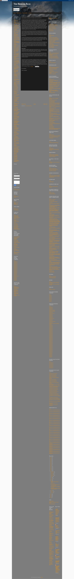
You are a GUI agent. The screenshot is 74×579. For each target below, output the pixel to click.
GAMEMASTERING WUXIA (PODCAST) (54, 114)
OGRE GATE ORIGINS (52, 156)
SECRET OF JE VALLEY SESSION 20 (54, 398)
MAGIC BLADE (16, 108)
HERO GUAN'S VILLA (52, 105)
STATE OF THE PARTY (52, 40)
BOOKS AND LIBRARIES (52, 276)
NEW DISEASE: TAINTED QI (53, 113)
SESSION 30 (51, 332)
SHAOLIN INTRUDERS (15, 132)
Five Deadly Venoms (52, 26)
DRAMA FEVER (16, 240)
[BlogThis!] (36, 66)
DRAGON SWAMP (16, 47)
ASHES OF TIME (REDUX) (16, 22)
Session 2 (50, 296)
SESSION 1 (15, 280)
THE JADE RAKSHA (16, 81)
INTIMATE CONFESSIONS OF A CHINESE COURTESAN (16, 75)
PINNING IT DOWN (51, 41)
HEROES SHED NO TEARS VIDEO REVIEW (16, 68)
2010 (51, 497)
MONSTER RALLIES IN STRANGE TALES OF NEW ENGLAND (54, 67)
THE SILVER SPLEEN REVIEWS (16, 250)
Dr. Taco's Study (57, 526)
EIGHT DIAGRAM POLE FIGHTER (16, 54)
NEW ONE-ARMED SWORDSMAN (16, 113)
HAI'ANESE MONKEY (52, 92)
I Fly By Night (57, 556)
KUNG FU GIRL (16, 90)
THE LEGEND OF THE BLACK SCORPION (16, 100)
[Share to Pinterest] (38, 66)
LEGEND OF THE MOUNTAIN (16, 103)
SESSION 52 (51, 314)
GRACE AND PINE (51, 214)
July (51, 477)
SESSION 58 (51, 312)
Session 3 (50, 297)
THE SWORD (16, 136)
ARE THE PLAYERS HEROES (53, 37)
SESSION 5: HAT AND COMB (16, 289)
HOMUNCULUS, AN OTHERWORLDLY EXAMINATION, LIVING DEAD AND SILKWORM (54, 241)
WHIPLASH (15, 154)
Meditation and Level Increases (53, 25)
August (52, 476)
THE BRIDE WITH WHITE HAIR (16, 26)
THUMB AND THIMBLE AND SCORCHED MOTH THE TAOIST (53, 219)
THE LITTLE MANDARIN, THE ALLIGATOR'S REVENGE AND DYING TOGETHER (54, 235)
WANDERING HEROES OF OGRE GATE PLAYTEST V (55, 488)
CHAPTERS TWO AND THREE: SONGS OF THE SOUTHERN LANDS (54, 82)
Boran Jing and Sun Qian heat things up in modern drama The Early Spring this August (57, 512)
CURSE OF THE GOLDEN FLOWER (16, 37)
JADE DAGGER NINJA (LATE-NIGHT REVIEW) (16, 80)
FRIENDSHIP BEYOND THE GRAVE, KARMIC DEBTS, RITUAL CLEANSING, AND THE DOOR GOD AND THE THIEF (54, 221)
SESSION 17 (51, 344)
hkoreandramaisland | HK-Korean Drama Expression (57, 550)
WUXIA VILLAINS (51, 126)
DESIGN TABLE (51, 501)
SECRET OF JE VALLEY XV (53, 392)
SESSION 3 (15, 278)
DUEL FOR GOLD (16, 48)
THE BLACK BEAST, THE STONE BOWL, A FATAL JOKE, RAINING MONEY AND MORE (53, 252)
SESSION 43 (51, 319)
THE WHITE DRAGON (15, 153)
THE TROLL (51, 202)
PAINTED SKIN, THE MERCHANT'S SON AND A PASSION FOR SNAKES (54, 223)
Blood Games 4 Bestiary (57, 557)
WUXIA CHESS (51, 121)
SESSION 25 (51, 337)
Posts (15, 8)
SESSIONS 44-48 (51, 318)
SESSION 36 (51, 326)
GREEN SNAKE (16, 65)
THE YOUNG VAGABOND (15, 156)
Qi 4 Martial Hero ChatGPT (57, 527)
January (52, 492)
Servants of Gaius (16, 221)
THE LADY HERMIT (16, 94)
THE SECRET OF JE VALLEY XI (53, 388)
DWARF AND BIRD (51, 256)
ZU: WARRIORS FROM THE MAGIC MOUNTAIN (16, 161)
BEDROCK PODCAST (52, 289)
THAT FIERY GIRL (16, 142)
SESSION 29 (51, 333)
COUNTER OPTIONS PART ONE (53, 142)
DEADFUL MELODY (16, 38)
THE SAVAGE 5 (16, 129)
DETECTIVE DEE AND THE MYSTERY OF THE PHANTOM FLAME (17, 42)
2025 (51, 458)
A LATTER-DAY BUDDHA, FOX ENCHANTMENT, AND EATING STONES (53, 225)
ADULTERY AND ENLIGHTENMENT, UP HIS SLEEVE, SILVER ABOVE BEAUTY (54, 262)
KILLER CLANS (16, 87)
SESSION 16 (51, 345)
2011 (51, 496)
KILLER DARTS (16, 88)
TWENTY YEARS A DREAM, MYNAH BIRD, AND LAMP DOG (54, 248)
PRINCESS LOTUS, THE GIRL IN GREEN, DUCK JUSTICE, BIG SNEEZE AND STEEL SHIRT (54, 258)
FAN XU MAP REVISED (52, 62)
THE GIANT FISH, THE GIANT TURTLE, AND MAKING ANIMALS (53, 233)
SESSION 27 (51, 335)
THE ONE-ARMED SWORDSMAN (16, 128)
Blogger (42, 577)
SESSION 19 (51, 342)
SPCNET (15, 248)
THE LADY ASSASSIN (15, 93)
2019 (51, 465)
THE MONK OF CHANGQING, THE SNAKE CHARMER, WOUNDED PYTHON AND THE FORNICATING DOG (54, 210)
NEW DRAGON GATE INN (16, 115)
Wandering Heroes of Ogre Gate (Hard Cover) (17, 218)
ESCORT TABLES (51, 47)
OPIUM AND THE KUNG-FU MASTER (16, 116)
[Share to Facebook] (37, 66)
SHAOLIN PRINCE (16, 133)
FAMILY (50, 36)
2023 (51, 460)
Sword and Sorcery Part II (52, 28)
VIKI (14, 251)
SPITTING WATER (51, 200)
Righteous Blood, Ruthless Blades (16, 216)
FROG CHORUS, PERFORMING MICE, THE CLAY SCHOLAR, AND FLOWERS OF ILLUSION (54, 255)
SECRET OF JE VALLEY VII (53, 381)
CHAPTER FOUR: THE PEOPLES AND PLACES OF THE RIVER (54, 84)
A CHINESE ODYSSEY (15, 29)
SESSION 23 (51, 339)
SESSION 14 (51, 347)
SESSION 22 (51, 340)
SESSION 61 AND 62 (52, 310)
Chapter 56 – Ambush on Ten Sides (57, 533)
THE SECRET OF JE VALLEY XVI (53, 393)
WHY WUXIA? (51, 125)
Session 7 (50, 301)
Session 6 (50, 300)
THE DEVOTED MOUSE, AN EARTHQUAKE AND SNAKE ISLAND (54, 230)
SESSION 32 (51, 330)
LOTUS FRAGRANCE (52, 237)
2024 (51, 459)
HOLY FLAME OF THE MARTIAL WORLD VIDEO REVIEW (16, 71)
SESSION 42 (51, 320)
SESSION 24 (51, 338)
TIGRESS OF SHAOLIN (16, 145)
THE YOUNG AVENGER (15, 159)
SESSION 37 (51, 325)
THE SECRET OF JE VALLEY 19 (53, 397)
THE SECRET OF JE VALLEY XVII (53, 394)
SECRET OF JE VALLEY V (52, 379)
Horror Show (15, 223)
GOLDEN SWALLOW (50, 537)
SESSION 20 (15, 261)
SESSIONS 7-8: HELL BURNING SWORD (16, 291)
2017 (51, 467)
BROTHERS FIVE (16, 27)
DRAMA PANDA (16, 241)
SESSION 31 (51, 331)
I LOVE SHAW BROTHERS (16, 244)
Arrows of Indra (53, 483)
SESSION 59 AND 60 (52, 311)
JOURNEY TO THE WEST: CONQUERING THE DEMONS (16, 83)
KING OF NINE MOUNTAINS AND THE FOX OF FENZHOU (54, 239)
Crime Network (16, 224)
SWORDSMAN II (16, 137)
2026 (51, 457)
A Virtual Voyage (57, 509)
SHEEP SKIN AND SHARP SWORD (54, 236)
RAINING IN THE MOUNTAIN (16, 118)
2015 (51, 469)
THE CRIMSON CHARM (16, 33)
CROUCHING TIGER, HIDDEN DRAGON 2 (16, 35)
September (52, 475)
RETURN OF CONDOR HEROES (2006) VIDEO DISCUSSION (16, 122)
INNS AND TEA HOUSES (52, 170)
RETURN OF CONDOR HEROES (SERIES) (16, 125)
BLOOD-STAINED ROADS (52, 168)
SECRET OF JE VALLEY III (53, 375)
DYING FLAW (51, 115)
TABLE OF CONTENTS (52, 199)
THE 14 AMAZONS (50, 531)
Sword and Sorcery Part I (52, 27)
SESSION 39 (51, 322)
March (52, 490)
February (52, 491)
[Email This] (35, 66)
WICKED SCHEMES (52, 122)
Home (35, 104)
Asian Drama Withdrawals (57, 518)
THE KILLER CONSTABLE (15, 86)
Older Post (45, 104)
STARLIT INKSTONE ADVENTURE (54, 53)
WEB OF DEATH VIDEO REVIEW (16, 151)
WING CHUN (15, 157)
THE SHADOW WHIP (17, 130)
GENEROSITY (51, 231)
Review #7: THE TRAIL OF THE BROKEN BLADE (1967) (58, 571)
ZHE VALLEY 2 (51, 362)
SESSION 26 (51, 336)
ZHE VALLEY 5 (51, 365)
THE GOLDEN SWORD (16, 64)
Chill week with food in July (57, 553)
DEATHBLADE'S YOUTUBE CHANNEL (16, 239)
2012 (51, 495)
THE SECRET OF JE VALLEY (53, 373)
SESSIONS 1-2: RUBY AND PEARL (16, 287)
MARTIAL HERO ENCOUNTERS (53, 45)
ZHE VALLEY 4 (51, 364)
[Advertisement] (34, 97)
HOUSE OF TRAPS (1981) (57, 562)
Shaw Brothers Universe (16, 246)
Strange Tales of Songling (16, 220)
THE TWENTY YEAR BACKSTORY (54, 39)
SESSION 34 (51, 328)
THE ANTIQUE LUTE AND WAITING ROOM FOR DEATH (54, 264)
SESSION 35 (51, 327)
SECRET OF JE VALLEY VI (53, 380)
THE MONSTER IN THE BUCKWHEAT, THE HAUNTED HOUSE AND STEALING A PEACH (54, 206)
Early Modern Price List (57, 546)
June (51, 478)
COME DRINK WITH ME (51, 562)
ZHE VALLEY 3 (51, 363)
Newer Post (24, 104)
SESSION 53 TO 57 (52, 313)
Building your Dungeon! (57, 540)
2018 (51, 466)
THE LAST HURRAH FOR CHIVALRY (16, 98)
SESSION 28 (51, 334)
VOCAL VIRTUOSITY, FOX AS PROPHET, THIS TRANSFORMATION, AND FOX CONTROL (54, 244)
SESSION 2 (15, 279)
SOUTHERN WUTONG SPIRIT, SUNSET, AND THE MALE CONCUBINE (54, 267)
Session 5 (50, 299)
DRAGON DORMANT (52, 245)
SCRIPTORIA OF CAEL (52, 277)
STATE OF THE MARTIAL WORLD (54, 38)
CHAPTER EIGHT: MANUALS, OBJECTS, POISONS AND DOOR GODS (53, 91)
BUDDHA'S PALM (16, 28)
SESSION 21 (51, 341)
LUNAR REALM (51, 148)
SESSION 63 (51, 309)
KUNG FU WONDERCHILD (16, 91)
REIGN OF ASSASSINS (15, 126)
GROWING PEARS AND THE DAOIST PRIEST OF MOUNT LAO (54, 208)
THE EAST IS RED (16, 53)
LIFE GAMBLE (16, 107)
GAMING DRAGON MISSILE (53, 24)
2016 (51, 468)
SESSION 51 (51, 315)
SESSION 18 (51, 343)
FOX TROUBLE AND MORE (53, 259)
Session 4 (50, 298)
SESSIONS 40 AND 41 (52, 321)
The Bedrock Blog (22, 4)
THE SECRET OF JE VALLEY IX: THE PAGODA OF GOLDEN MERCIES (54, 386)
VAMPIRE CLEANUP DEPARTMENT (16, 150)
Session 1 (50, 295)
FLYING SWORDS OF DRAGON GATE (16, 61)
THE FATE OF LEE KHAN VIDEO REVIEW (16, 57)
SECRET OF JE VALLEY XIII (53, 390)
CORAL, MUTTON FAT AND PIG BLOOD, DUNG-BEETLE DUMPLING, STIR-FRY (54, 269)
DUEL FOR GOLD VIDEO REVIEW (16, 50)
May (51, 479)
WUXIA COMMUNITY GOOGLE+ (17, 252)
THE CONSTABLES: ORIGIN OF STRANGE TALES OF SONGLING (53, 155)
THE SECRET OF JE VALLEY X (53, 387)
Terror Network (16, 225)
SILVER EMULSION (16, 247)
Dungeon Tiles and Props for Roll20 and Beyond (57, 538)
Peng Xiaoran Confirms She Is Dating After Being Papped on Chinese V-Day (58, 521)
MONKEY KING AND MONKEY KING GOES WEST (16, 110)
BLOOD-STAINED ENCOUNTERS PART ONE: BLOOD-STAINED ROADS (54, 129)
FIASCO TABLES (51, 44)
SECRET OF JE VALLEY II (52, 374)
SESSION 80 (51, 308)
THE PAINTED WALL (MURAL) (53, 201)
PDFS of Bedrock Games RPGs (16, 227)
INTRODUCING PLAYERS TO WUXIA (54, 104)
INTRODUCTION (51, 35)
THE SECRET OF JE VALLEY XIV (53, 391)
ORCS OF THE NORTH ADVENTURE (16, 204)
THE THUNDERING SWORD (51, 533)
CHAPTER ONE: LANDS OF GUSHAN (54, 175)
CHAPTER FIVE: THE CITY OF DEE (54, 85)
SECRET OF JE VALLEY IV (53, 376)
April (51, 480)
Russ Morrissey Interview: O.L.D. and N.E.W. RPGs (55, 485)
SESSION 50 (51, 316)
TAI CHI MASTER (16, 66)
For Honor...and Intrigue (57, 544)
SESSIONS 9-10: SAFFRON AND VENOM (16, 293)
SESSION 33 (51, 329)
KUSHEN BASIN (51, 181)
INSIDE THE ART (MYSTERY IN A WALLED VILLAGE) (53, 120)
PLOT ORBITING (51, 46)
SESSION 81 (51, 307)
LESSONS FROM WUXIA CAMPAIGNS (54, 103)
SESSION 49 (51, 317)
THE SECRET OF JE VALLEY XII (53, 389)
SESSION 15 (51, 346)
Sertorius (15, 222)
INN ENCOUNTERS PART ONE (53, 169)
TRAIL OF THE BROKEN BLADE (16, 148)
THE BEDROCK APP (16, 189)
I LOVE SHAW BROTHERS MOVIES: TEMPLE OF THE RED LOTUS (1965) (58, 568)
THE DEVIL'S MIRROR (15, 44)
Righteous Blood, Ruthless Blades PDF (17, 228)
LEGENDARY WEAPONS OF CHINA (16, 106)
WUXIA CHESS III (51, 127)
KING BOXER (16, 89)
